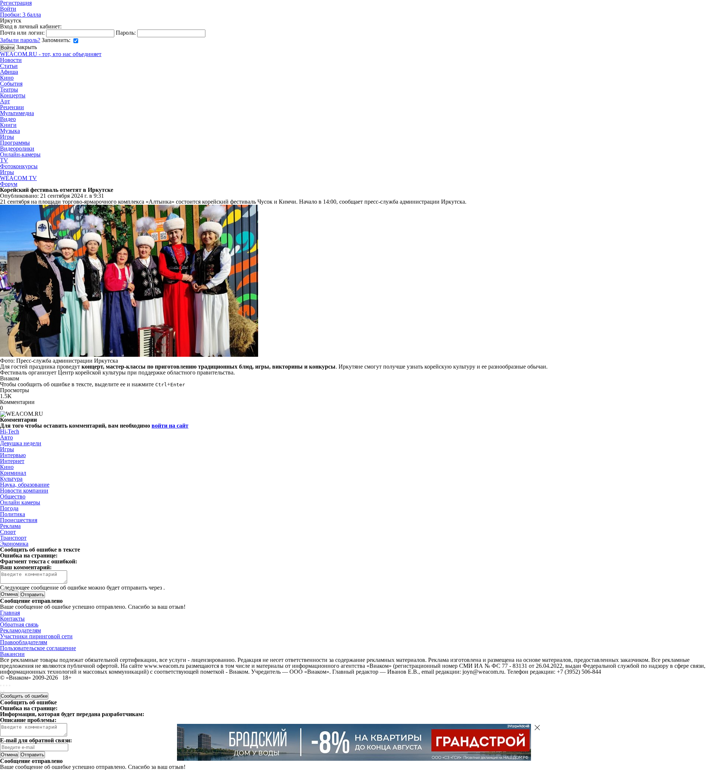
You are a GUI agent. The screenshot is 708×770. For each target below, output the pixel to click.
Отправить (32, 754)
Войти (8, 9)
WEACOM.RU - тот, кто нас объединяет (50, 54)
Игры (7, 137)
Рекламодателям (20, 630)
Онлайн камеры (20, 502)
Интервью (13, 455)
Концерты (12, 95)
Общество (12, 496)
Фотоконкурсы (19, 166)
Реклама (10, 526)
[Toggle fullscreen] (6, 685)
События (11, 83)
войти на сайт (170, 425)
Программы (15, 142)
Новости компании (24, 490)
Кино (7, 78)
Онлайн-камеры (20, 154)
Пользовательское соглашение (38, 648)
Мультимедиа (17, 113)
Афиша (9, 72)
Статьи (9, 66)
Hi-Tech (9, 431)
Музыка (10, 131)
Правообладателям (23, 642)
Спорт (8, 532)
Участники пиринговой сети (36, 636)
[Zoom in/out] (9, 685)
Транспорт (13, 538)
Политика (12, 514)
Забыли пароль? (20, 40)
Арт (5, 101)
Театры (9, 89)
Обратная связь (19, 624)
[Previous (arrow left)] (0, 691)
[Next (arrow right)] (3, 691)
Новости (11, 60)
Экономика (14, 544)
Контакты (12, 618)
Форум (8, 184)
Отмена (9, 594)
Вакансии (12, 654)
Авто (6, 437)
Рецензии (12, 107)
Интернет (12, 461)
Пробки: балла (20, 14)
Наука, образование (24, 484)
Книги (8, 125)
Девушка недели (20, 443)
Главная (10, 613)
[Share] (3, 685)
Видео (8, 119)
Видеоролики (17, 148)
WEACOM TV (18, 178)
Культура (11, 479)
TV (4, 160)
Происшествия (18, 520)
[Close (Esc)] (0, 685)
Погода (9, 508)
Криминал (13, 473)
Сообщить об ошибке (24, 696)
